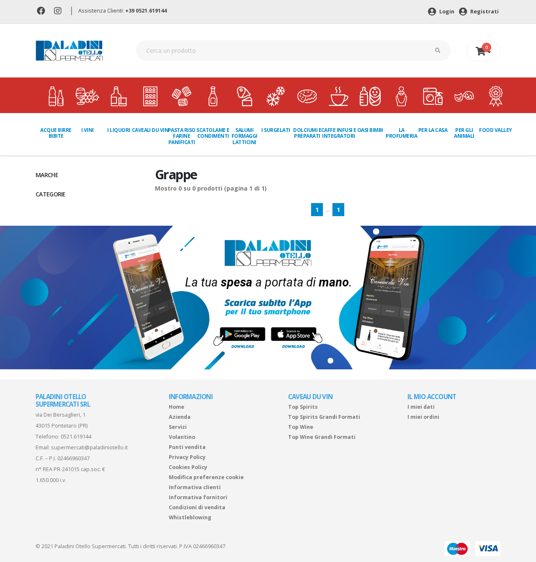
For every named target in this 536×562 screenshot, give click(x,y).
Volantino (182, 437)
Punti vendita (187, 447)
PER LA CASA (433, 130)
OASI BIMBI (370, 130)
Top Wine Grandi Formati (322, 437)
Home (176, 406)
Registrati (484, 11)
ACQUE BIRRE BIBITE (56, 132)
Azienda (180, 416)
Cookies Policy (188, 467)
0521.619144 (76, 436)
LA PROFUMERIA (401, 132)
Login (446, 11)
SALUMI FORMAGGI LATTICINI (245, 136)
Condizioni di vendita (197, 507)
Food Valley (495, 130)
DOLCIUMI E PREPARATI (307, 132)
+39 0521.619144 (146, 10)
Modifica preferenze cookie (206, 477)
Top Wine (300, 427)
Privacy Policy (187, 457)
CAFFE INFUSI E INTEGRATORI (338, 132)
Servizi (178, 427)
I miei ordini (423, 416)
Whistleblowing (190, 517)
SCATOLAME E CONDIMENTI (212, 132)
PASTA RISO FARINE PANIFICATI (182, 136)
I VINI (87, 130)
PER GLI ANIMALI (464, 132)
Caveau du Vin (150, 130)
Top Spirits (303, 406)
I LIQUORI (118, 130)
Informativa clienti (195, 487)
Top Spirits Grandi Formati (324, 416)
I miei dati (421, 406)
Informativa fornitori (198, 497)
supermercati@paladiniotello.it (89, 447)
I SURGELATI (275, 130)
